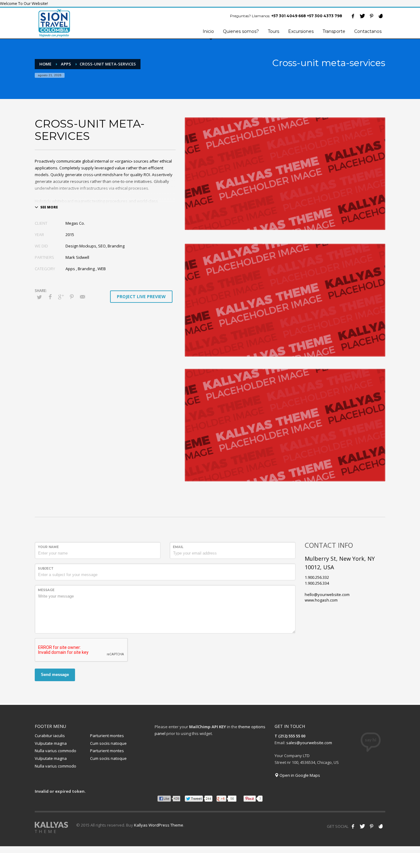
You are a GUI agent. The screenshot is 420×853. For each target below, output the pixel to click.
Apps (70, 268)
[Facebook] (353, 16)
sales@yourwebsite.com (309, 742)
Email (178, 547)
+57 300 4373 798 (324, 16)
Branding (86, 268)
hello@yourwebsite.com (327, 594)
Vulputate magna (51, 743)
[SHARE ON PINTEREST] (71, 298)
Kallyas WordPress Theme (158, 825)
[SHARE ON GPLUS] (60, 298)
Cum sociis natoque (108, 743)
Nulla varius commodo (55, 750)
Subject (45, 569)
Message (46, 590)
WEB (101, 268)
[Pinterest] (371, 16)
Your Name (48, 547)
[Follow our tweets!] (362, 826)
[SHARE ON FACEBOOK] (50, 298)
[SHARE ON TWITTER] (39, 299)
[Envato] (380, 16)
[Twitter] (362, 16)
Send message (55, 674)
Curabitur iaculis (50, 735)
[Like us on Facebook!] (353, 826)
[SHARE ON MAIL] (82, 298)
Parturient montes (107, 735)
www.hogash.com (321, 600)
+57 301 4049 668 (288, 16)
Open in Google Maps (299, 775)
